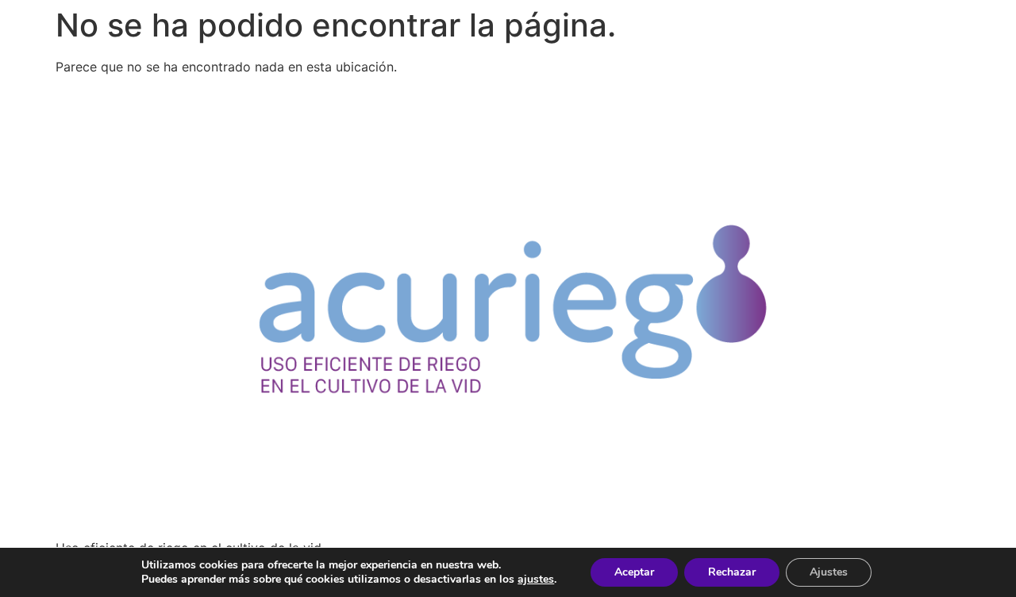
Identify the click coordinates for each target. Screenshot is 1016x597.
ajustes (536, 579)
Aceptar (634, 572)
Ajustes (829, 572)
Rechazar (732, 572)
